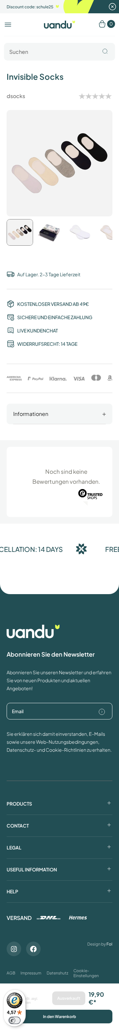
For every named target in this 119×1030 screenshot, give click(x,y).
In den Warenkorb (59, 1016)
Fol (109, 944)
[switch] (14, 1020)
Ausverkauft (68, 998)
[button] (8, 25)
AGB (11, 972)
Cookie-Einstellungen (86, 973)
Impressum (30, 972)
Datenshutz (57, 972)
